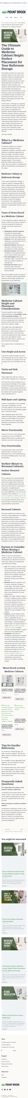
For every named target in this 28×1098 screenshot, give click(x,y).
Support (4, 1056)
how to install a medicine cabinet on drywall (13, 653)
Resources (4, 1071)
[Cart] (21, 17)
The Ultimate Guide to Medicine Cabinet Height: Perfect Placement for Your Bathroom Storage (13, 968)
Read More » (4, 885)
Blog (11, 17)
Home (3, 22)
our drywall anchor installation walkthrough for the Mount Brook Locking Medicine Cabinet (13, 496)
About (15, 17)
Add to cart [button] (6, 697)
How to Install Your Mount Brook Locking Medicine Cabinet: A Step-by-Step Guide (13, 874)
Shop (6, 17)
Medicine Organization (11, 22)
